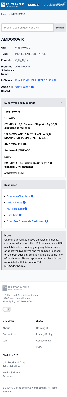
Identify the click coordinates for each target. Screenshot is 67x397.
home (4, 14)
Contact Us (9, 334)
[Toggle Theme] (6, 309)
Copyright (42, 328)
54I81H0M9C (22, 87)
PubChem (12, 215)
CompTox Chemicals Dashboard (26, 221)
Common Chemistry (18, 196)
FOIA (39, 346)
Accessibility (43, 340)
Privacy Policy (44, 334)
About (6, 328)
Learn (5, 340)
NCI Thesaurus (15, 208)
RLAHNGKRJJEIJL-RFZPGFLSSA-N (35, 80)
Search (60, 27)
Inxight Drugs (14, 202)
